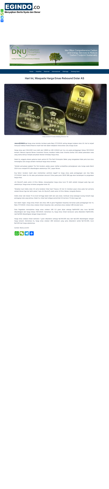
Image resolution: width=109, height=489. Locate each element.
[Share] (2, 20)
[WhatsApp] (2, 10)
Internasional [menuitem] (56, 71)
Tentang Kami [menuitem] (75, 71)
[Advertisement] (54, 29)
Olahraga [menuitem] (65, 71)
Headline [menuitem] (38, 71)
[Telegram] (2, 17)
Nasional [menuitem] (46, 71)
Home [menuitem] (31, 71)
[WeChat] (2, 14)
